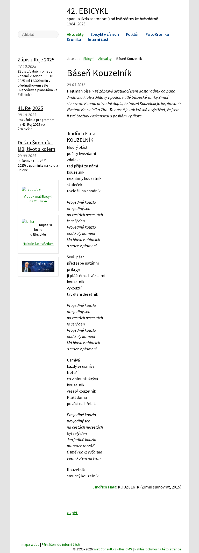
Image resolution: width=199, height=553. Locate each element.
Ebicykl (38, 15)
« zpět (72, 512)
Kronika (74, 39)
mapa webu (30, 544)
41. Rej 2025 (30, 108)
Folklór (132, 34)
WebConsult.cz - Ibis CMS (113, 549)
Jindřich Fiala (104, 487)
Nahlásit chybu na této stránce (157, 549)
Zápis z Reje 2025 (36, 59)
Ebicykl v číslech (104, 34)
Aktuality (75, 34)
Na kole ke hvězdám (38, 243)
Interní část (98, 39)
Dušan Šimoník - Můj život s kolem (36, 145)
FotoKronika (157, 34)
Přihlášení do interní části (61, 544)
